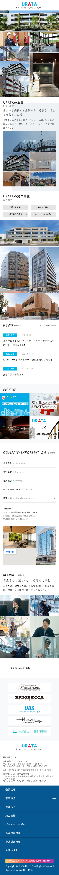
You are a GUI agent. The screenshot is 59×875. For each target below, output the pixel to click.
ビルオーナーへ (15, 824)
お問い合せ (11, 850)
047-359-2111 (16, 766)
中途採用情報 (13, 842)
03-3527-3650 (16, 781)
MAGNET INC (25, 869)
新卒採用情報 (13, 833)
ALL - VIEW (44, 325)
